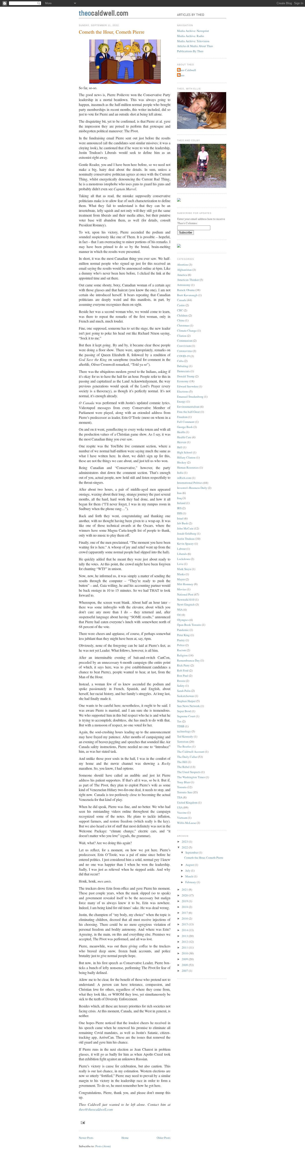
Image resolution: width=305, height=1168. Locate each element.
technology (184, 731)
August (190, 865)
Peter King (183, 635)
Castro (181, 305)
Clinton (181, 336)
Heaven (181, 442)
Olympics (183, 620)
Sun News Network (188, 706)
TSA (179, 797)
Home (125, 1138)
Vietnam (182, 818)
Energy (181, 401)
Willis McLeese (186, 823)
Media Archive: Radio (190, 36)
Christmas (183, 325)
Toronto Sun (184, 792)
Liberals (182, 554)
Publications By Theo (190, 51)
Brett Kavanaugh (187, 295)
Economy (183, 381)
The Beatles (184, 746)
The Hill (182, 762)
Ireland (181, 503)
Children (182, 315)
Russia (181, 681)
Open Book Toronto (189, 625)
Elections (182, 391)
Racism (181, 650)
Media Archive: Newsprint (193, 31)
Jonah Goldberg (186, 533)
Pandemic (183, 630)
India (180, 473)
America (182, 275)
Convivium (184, 346)
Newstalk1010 (185, 599)
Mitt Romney (185, 584)
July (188, 870)
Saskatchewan (185, 696)
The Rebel (183, 767)
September (192, 852)
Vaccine (182, 812)
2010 (185, 953)
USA (180, 807)
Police (181, 645)
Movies (181, 589)
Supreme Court (186, 716)
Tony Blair (183, 782)
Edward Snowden (187, 386)
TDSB (180, 726)
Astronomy (183, 285)
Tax (179, 721)
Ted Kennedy (185, 736)
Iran (179, 493)
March (189, 876)
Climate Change (187, 331)
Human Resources (188, 467)
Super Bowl (184, 711)
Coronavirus (184, 351)
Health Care (184, 437)
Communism (184, 341)
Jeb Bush (182, 523)
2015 (185, 924)
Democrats (183, 371)
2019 (185, 901)
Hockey (181, 462)
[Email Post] (82, 1122)
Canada (181, 300)
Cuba (180, 361)
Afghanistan (184, 270)
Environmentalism (188, 407)
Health (181, 432)
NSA (180, 610)
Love (180, 564)
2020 (185, 895)
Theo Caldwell (187, 70)
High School (184, 452)
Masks (181, 574)
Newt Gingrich (186, 604)
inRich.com (184, 478)
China (180, 320)
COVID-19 (183, 356)
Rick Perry (183, 665)
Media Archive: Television (193, 41)
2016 (185, 918)
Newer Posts (86, 1138)
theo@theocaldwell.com (96, 1109)
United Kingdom (187, 802)
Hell (179, 447)
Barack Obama (186, 290)
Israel (180, 518)
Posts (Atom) (103, 1146)
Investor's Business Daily (192, 488)
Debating (182, 366)
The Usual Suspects (189, 772)
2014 (185, 930)
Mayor (181, 579)
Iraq (179, 498)
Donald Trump (185, 376)
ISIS (179, 513)
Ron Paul (182, 676)
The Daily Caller (187, 757)
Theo (181, 75)
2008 (185, 965)
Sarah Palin (184, 691)
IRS (179, 508)
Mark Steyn (184, 569)
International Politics (190, 483)
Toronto (182, 787)
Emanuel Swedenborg (190, 397)
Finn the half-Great (188, 412)
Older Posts (163, 1138)
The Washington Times (191, 777)
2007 (185, 971)
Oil (179, 615)
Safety (181, 686)
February (191, 882)
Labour (181, 549)
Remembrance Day (188, 660)
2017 (185, 913)
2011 (185, 947)
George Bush (185, 427)
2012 (185, 942)
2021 (185, 889)
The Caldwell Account (190, 752)
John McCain (185, 528)
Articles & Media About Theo (195, 46)
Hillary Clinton (186, 457)
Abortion (182, 265)
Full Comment (185, 422)
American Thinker (188, 280)
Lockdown (183, 559)
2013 (185, 936)
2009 (185, 959)
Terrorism (182, 742)
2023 (185, 841)
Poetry (181, 640)
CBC (180, 310)
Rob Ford (182, 670)
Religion (182, 655)
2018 (185, 907)
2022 (185, 847)
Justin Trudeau (186, 539)
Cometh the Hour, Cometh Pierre (111, 32)
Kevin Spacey (185, 544)
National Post (185, 594)
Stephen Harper (186, 701)
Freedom (182, 417)
